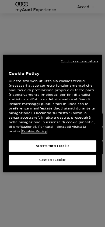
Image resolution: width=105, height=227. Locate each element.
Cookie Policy (34, 131)
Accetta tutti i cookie (52, 146)
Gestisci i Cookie (52, 160)
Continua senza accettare (80, 61)
